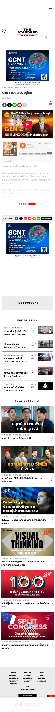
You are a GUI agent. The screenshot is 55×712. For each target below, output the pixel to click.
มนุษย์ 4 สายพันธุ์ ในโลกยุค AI (16, 438)
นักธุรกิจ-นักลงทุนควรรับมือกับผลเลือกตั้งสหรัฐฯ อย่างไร (25, 646)
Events (41, 678)
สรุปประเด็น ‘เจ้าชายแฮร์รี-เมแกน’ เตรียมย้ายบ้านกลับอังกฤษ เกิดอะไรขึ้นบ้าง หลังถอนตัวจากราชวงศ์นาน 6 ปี (16, 374)
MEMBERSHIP (46, 218)
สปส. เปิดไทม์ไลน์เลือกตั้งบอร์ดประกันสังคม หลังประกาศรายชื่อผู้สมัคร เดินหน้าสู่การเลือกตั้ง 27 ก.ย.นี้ (16, 389)
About (27, 681)
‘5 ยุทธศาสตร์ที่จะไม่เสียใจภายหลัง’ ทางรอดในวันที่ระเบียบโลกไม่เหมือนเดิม (15, 360)
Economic (9, 328)
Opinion (13, 678)
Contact (41, 681)
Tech (19, 328)
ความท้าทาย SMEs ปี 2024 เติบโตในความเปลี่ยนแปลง (21, 480)
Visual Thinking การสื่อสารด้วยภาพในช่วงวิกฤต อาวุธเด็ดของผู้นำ (23, 563)
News (13, 672)
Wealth (27, 672)
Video (27, 675)
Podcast (13, 675)
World (7, 355)
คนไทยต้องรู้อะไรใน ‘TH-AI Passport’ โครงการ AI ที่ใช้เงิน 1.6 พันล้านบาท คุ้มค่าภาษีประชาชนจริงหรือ (16, 333)
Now (42, 675)
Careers (27, 678)
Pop (42, 672)
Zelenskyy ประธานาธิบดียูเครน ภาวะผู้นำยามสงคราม (23, 521)
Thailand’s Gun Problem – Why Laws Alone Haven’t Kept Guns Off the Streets (15, 345)
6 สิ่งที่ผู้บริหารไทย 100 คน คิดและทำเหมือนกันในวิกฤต (25, 605)
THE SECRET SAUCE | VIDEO (15, 87)
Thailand (18, 355)
